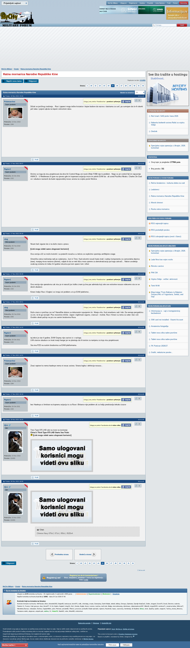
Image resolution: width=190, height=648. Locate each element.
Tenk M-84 (155, 286)
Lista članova (160, 3)
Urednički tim (106, 623)
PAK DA (154, 273)
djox (6, 425)
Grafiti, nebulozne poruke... (162, 352)
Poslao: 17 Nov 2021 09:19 (14, 233)
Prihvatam (112, 645)
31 (139, 86)
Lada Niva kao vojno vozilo (162, 260)
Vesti (113, 629)
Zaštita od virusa (128, 629)
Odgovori (33, 81)
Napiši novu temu (14, 81)
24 (108, 86)
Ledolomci (155, 189)
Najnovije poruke (84, 623)
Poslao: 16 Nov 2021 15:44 (14, 96)
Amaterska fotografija (159, 326)
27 (121, 86)
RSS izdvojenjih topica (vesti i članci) (166, 236)
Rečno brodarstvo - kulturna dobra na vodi (168, 183)
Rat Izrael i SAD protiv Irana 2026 (164, 116)
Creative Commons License (128, 634)
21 (95, 86)
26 (117, 86)
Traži (169, 3)
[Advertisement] (95, 48)
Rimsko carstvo (157, 266)
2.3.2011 (142, 80)
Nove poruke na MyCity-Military (162, 246)
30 (134, 86)
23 (104, 86)
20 (91, 86)
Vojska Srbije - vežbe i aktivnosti (164, 279)
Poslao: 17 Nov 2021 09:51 (14, 302)
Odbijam (126, 645)
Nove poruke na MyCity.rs (159, 306)
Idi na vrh (142, 570)
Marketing (183, 3)
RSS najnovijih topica (159, 223)
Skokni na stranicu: (127, 92)
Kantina (142, 3)
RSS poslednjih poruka (160, 230)
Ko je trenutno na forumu (16, 591)
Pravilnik (150, 3)
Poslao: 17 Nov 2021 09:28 (14, 274)
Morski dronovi (157, 203)
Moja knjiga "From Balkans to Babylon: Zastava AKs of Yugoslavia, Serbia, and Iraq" (167, 294)
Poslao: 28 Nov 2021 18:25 (14, 419)
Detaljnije (116, 594)
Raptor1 (7, 169)
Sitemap (96, 623)
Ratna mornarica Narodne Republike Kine (36, 69)
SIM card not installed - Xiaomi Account (167, 320)
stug (6, 239)
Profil (36, 159)
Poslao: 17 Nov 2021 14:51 (14, 355)
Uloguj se (123, 3)
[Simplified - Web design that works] (134, 636)
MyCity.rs (119, 629)
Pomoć (175, 3)
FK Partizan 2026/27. (159, 346)
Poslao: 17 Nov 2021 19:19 (14, 394)
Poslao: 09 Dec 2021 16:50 (14, 481)
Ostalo (16, 69)
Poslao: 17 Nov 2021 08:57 (14, 163)
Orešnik (154, 131)
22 (100, 86)
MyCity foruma (88, 639)
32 (143, 86)
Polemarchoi (9, 102)
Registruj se (133, 3)
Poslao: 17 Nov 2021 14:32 (14, 327)
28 (126, 86)
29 (130, 86)
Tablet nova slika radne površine (164, 333)
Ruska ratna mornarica (160, 209)
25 (113, 86)
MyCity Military (113, 3)
